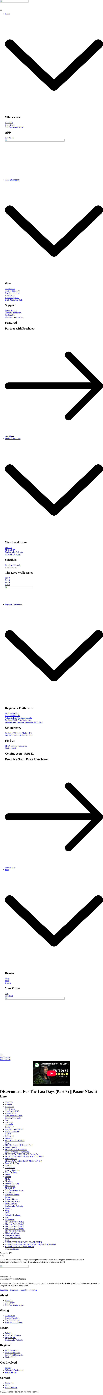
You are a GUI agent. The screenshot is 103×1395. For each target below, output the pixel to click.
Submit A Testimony (13, 1215)
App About (9, 1107)
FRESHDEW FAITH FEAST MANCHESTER (24, 1156)
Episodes (8, 1138)
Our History (10, 1192)
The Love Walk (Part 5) (14, 1226)
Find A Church (11, 1147)
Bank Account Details (13, 1116)
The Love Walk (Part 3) (14, 1222)
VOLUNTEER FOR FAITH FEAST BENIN (23, 1242)
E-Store (8, 1134)
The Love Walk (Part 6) (14, 1228)
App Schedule (10, 1113)
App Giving (10, 1109)
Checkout (9, 1125)
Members (8, 1181)
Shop (7, 1210)
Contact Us (9, 1127)
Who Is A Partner (12, 1249)
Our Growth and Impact (14, 1190)
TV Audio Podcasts (13, 1238)
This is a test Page (12, 1233)
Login (7, 1174)
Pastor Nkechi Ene (12, 1201)
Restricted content (12, 1195)
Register (8, 1208)
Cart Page (9, 1122)
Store (7, 1213)
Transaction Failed (12, 1235)
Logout (8, 1177)
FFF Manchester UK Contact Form (19, 1145)
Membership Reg (12, 1183)
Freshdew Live (11, 1159)
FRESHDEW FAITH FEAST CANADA (22, 1154)
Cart (6, 1120)
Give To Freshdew (12, 1170)
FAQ (7, 1143)
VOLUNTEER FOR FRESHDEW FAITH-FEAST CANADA (30, 1244)
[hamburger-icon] (1, 10)
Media (7, 1179)
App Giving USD (12, 1111)
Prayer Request (11, 1204)
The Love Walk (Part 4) (14, 1224)
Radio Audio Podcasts (14, 1206)
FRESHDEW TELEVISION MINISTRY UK (23, 1161)
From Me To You (12, 1163)
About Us (9, 1102)
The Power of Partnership (15, 1231)
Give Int (8, 1165)
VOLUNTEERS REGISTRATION (19, 1247)
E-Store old (9, 1136)
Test (6, 1217)
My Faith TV (10, 1188)
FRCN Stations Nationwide (16, 1149)
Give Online (10, 1168)
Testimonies (9, 1219)
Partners (8, 1197)
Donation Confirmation (14, 1129)
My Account (10, 1186)
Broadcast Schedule (13, 1118)
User (7, 1240)
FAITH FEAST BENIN (14, 1140)
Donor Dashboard (12, 1131)
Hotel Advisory (11, 1172)
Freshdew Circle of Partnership (17, 1152)
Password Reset (11, 1199)
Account (8, 1104)
